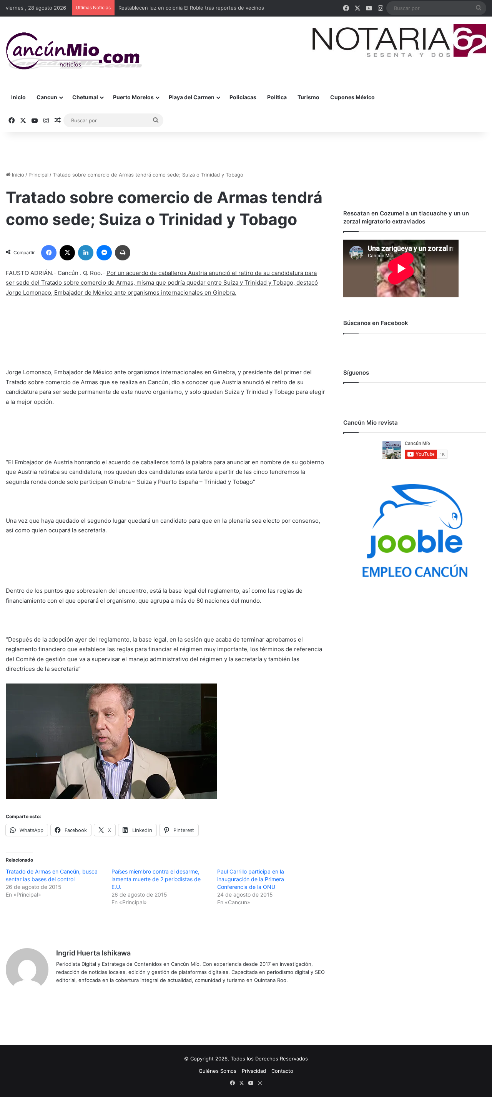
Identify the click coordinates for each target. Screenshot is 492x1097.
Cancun (47, 97)
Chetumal (85, 97)
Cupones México (352, 97)
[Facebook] (49, 252)
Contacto (282, 1071)
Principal (38, 175)
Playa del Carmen (191, 97)
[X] (67, 252)
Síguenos (356, 372)
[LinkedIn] (85, 252)
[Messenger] (104, 252)
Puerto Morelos (133, 97)
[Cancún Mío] (74, 51)
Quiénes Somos (217, 1071)
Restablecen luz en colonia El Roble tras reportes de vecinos (191, 8)
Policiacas (242, 97)
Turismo (308, 97)
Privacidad (254, 1071)
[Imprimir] (122, 252)
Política (277, 97)
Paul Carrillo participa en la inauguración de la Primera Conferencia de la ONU (250, 879)
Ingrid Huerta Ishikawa (93, 953)
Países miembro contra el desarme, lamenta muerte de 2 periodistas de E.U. (156, 879)
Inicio (18, 97)
